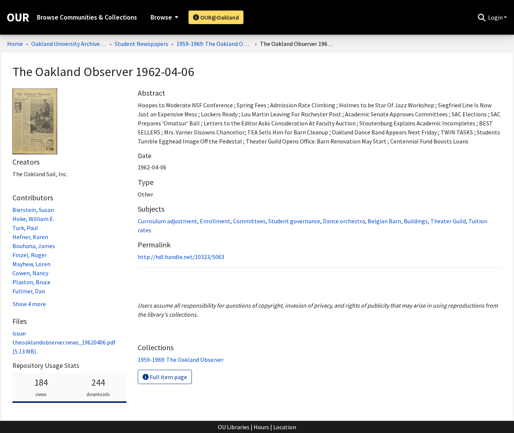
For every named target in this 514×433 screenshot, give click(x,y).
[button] (481, 17)
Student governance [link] (294, 221)
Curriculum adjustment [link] (167, 221)
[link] (64, 342)
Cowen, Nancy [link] (30, 273)
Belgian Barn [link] (384, 221)
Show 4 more (29, 304)
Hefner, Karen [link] (30, 237)
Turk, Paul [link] (25, 228)
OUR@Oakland (219, 17)
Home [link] (15, 43)
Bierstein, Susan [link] (33, 209)
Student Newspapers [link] (141, 43)
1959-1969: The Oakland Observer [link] (214, 43)
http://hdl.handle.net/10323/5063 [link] (181, 257)
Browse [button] (161, 17)
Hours (261, 427)
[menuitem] (163, 17)
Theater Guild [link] (448, 221)
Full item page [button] (168, 377)
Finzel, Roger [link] (29, 255)
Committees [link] (249, 221)
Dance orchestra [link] (344, 221)
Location (284, 427)
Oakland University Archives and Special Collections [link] (68, 43)
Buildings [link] (416, 221)
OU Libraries (233, 427)
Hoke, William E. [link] (33, 219)
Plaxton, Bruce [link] (31, 282)
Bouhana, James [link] (33, 246)
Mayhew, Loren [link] (31, 264)
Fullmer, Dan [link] (28, 291)
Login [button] (496, 17)
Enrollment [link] (215, 221)
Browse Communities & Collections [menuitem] (87, 17)
